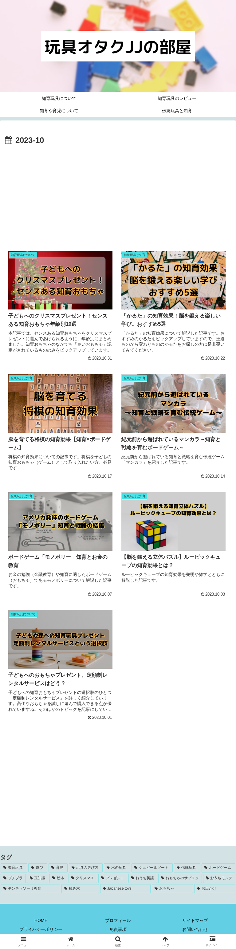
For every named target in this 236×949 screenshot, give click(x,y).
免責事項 (118, 929)
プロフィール (118, 920)
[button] (218, 833)
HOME (40, 920)
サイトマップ (195, 920)
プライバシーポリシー (40, 929)
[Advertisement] (118, 194)
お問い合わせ (195, 929)
